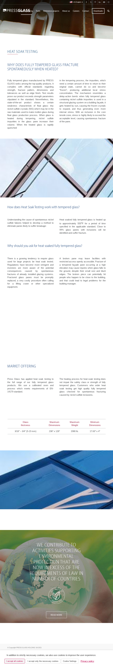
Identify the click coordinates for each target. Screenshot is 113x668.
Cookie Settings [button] (70, 661)
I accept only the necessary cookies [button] (43, 661)
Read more (56, 615)
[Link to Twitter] (91, 2)
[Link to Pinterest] (95, 2)
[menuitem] (66, 2)
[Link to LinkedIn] (100, 2)
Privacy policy (87, 661)
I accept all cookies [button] (14, 661)
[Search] (108, 11)
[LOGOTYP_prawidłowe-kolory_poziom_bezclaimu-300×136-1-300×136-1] (16, 11)
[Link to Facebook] (86, 2)
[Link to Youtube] (104, 2)
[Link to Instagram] (108, 2)
